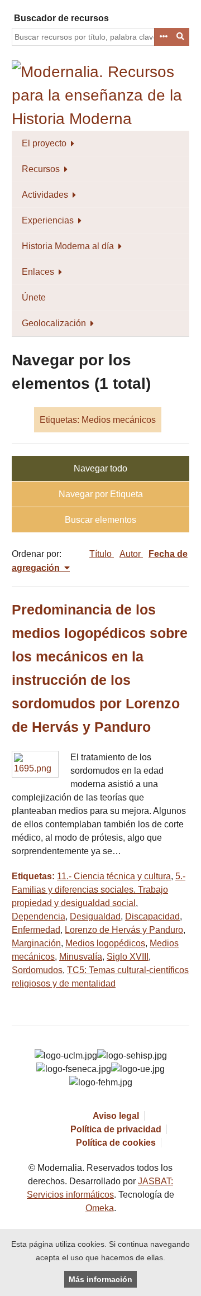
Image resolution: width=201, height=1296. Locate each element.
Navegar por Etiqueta (101, 494)
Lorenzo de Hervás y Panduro (124, 930)
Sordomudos (37, 970)
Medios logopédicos (105, 943)
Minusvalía (80, 956)
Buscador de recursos (61, 18)
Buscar (181, 37)
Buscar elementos (100, 520)
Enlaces (38, 272)
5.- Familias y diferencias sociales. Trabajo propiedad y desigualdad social (98, 889)
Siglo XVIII (128, 956)
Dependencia (38, 916)
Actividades (45, 194)
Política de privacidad (115, 1129)
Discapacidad (152, 916)
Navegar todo (100, 468)
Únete (34, 297)
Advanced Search (163, 37)
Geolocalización (54, 323)
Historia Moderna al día (68, 246)
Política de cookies (116, 1142)
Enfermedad (36, 930)
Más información (100, 1279)
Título (101, 554)
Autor (131, 554)
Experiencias (48, 220)
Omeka (99, 1208)
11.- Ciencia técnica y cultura (114, 876)
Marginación (36, 943)
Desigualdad (95, 916)
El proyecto (44, 143)
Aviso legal (116, 1116)
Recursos (41, 169)
